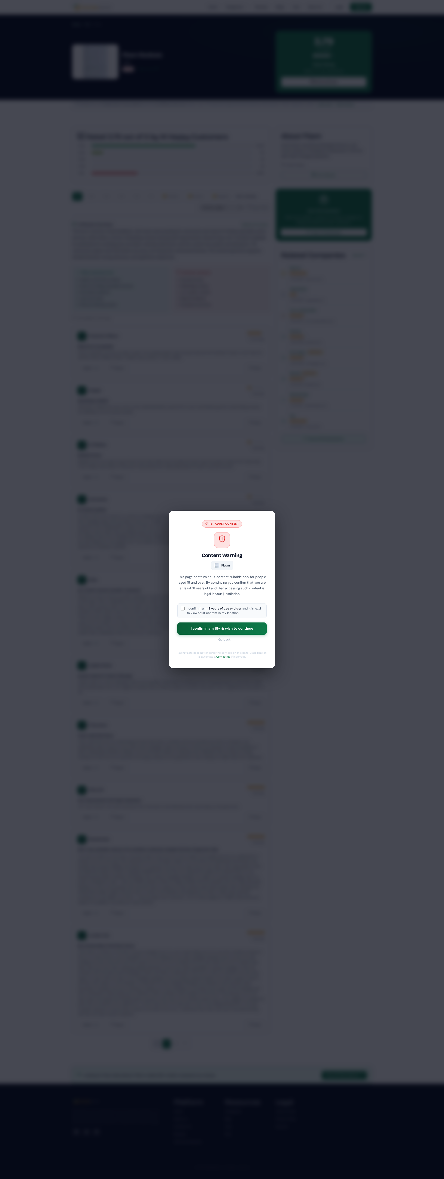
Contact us (223, 657)
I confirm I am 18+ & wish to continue (222, 628)
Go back (224, 639)
